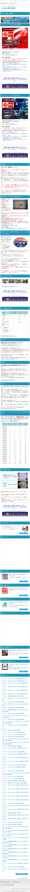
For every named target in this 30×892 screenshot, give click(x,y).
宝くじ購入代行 (12, 664)
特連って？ (19, 667)
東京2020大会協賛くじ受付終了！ (15, 812)
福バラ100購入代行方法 (8, 358)
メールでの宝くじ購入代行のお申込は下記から (14, 83)
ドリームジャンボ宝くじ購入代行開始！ (16, 732)
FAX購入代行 (11, 602)
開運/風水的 (24, 270)
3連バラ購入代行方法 (7, 408)
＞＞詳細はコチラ (23, 533)
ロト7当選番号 (5, 226)
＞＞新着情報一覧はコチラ (21, 874)
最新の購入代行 (7, 69)
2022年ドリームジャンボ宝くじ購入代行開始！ (18, 693)
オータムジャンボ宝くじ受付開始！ (15, 822)
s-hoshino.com (27, 888)
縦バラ (13, 577)
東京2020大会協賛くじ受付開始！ (15, 745)
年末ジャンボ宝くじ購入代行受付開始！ (16, 701)
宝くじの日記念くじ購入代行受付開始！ (16, 707)
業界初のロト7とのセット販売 (10, 225)
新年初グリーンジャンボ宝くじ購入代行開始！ (17, 782)
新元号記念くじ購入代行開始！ (14, 730)
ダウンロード (11, 606)
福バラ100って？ (12, 667)
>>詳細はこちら (13, 46)
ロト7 (3, 526)
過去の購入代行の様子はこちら (9, 286)
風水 (10, 588)
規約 (8, 79)
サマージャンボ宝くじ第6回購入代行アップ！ (17, 678)
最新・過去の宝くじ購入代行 (15, 650)
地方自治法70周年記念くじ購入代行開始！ (17, 780)
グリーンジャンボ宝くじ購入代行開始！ (16, 866)
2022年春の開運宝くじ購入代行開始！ (16, 696)
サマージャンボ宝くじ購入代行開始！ (16, 776)
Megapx (16, 888)
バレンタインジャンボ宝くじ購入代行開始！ (17, 734)
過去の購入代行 (15, 69)
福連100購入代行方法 (7, 380)
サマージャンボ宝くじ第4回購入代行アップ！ (17, 680)
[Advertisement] (15, 554)
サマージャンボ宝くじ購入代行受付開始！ (17, 751)
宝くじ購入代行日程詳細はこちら (10, 54)
